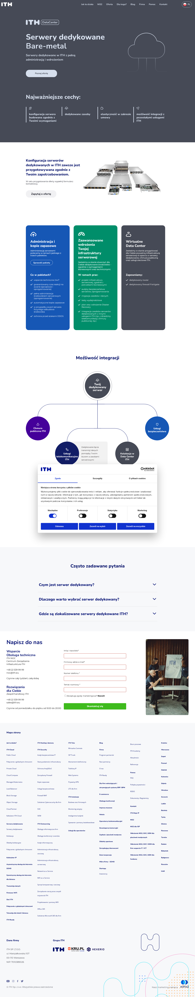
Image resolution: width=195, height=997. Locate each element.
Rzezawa (164, 831)
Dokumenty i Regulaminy (139, 798)
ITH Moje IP (134, 813)
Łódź (163, 871)
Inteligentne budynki (75, 816)
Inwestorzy (103, 874)
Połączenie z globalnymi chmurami (19, 762)
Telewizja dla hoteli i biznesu (17, 913)
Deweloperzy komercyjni (108, 828)
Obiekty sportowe (106, 841)
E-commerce (104, 794)
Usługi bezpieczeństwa (45, 789)
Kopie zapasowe (43, 782)
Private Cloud (11, 768)
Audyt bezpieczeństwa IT (46, 755)
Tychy (163, 817)
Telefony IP (72, 768)
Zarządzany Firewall (44, 775)
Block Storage (11, 795)
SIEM (39, 816)
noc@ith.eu (12, 673)
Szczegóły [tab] (97, 478)
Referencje (134, 764)
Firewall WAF (42, 795)
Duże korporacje (105, 855)
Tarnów (164, 837)
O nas (101, 768)
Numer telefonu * (72, 673)
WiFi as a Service (43, 878)
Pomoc (152, 4)
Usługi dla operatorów (76, 831)
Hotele (102, 814)
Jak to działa (87, 4)
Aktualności (134, 758)
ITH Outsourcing (43, 824)
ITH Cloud (10, 750)
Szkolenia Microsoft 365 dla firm (49, 916)
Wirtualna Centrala (75, 748)
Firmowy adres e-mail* (74, 662)
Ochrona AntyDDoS (44, 768)
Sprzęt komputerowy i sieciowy (48, 885)
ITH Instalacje (73, 797)
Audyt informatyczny (45, 843)
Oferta (109, 4)
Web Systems (73, 775)
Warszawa (165, 750)
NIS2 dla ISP (135, 826)
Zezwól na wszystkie (135, 526)
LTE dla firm (72, 789)
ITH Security (42, 750)
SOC (39, 809)
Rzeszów (164, 864)
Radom (163, 844)
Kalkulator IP (11, 858)
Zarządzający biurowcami (108, 848)
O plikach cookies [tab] (137, 478)
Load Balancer (11, 789)
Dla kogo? (122, 4)
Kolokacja (10, 836)
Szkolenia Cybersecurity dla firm (49, 802)
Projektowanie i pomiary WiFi (48, 902)
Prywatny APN (73, 782)
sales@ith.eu (13, 702)
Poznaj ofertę (41, 73)
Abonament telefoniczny (77, 762)
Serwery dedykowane (14, 824)
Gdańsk (164, 770)
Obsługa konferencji (107, 801)
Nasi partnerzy (104, 762)
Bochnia (164, 810)
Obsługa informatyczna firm (47, 829)
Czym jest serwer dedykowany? (66, 584)
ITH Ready (10, 920)
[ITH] (7, 4)
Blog (133, 4)
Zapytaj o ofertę (41, 194)
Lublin (163, 804)
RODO (132, 791)
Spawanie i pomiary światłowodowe (81, 822)
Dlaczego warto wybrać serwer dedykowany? (79, 599)
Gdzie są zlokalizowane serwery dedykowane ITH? (83, 613)
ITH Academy (135, 751)
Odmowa (59, 526)
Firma (142, 4)
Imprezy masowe (105, 808)
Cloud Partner (11, 809)
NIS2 (99, 4)
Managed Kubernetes (14, 782)
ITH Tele (71, 743)
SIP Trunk (71, 755)
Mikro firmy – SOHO (107, 862)
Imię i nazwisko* (71, 650)
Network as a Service (45, 871)
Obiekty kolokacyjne (13, 843)
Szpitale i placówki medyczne (110, 835)
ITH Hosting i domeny (45, 743)
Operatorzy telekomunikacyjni (110, 821)
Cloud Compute (12, 775)
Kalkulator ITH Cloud (13, 816)
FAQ (131, 778)
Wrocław (164, 790)
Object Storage (12, 802)
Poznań (164, 763)
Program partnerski (106, 755)
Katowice (164, 777)
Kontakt (163, 4)
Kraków (164, 743)
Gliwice (164, 824)
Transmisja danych (13, 886)
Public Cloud (11, 755)
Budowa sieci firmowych (77, 802)
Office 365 (41, 909)
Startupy (102, 868)
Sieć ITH (9, 899)
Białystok (164, 851)
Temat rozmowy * (72, 684)
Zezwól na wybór (97, 526)
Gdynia (163, 783)
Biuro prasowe (135, 744)
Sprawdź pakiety (41, 262)
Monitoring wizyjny (75, 809)
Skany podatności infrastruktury (49, 762)
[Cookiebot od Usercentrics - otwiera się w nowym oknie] (142, 469)
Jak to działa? (11, 743)
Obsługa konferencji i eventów (48, 836)
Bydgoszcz (165, 858)
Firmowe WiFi (11, 893)
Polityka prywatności (137, 785)
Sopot (163, 756)
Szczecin (164, 797)
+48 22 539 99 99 (15, 670)
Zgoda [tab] (58, 478)
